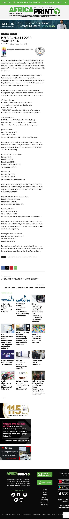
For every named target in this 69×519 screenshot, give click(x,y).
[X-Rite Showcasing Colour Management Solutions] (7, 375)
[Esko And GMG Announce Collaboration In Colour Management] (23, 375)
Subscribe (50, 2)
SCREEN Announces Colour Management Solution (21, 365)
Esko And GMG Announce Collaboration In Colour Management (22, 385)
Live (14, 2)
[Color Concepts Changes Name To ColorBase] (7, 354)
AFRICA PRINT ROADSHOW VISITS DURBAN (19, 279)
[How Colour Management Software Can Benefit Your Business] (38, 328)
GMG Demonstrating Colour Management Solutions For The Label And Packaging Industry (7, 341)
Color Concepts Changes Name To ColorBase (7, 363)
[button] (65, 2)
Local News (13, 33)
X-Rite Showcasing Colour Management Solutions (6, 385)
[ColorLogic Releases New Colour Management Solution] (7, 298)
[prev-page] (2, 398)
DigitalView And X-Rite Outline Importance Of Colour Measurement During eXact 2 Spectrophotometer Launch (38, 388)
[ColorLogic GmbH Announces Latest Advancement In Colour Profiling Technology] (23, 298)
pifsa (35, 257)
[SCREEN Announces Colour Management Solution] (23, 354)
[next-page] (5, 398)
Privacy (32, 514)
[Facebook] (3, 268)
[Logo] (44, 474)
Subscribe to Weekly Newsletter (57, 514)
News (9, 2)
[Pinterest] (11, 268)
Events (58, 2)
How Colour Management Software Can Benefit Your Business (37, 338)
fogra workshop (27, 257)
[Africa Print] (34, 12)
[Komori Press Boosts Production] (38, 354)
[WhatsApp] (15, 268)
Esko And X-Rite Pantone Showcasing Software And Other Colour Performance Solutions (22, 339)
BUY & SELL (37, 2)
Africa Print (6, 43)
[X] (7, 268)
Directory (28, 2)
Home (4, 2)
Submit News (40, 514)
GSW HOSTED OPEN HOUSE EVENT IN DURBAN (25, 287)
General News (5, 33)
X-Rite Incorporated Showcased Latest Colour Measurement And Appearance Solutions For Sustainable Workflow (37, 313)
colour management (13, 257)
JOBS (44, 2)
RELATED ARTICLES (6, 293)
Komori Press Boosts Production (37, 363)
